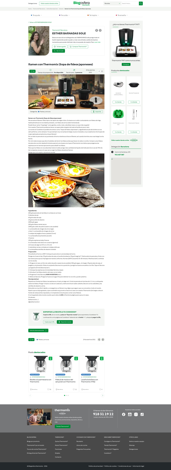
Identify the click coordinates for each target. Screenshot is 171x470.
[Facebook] (124, 414)
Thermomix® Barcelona (39, 8)
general (61, 8)
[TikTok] (142, 414)
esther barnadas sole (52, 8)
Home (30, 8)
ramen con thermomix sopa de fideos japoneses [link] (78, 8)
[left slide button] (30, 395)
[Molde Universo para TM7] (118, 114)
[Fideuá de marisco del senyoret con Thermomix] (66, 366)
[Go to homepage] (82, 3)
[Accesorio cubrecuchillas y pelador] (118, 84)
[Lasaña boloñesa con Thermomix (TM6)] (92, 366)
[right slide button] (102, 395)
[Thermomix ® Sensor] (134, 114)
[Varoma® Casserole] (134, 84)
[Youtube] (130, 414)
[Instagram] (136, 414)
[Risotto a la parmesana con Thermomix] (40, 366)
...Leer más (97, 42)
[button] (112, 3)
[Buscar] (141, 3)
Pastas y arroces (35, 374)
